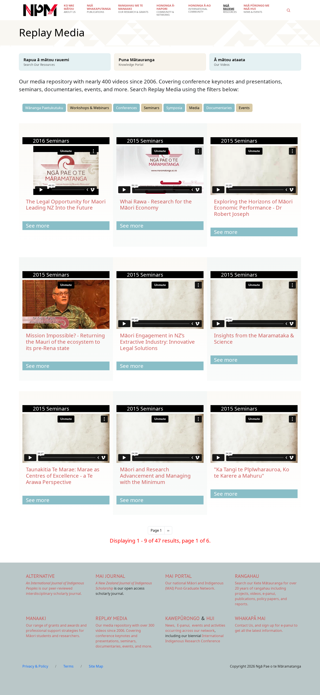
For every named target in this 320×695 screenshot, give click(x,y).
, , (178, 625)
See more (37, 225)
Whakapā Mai (250, 618)
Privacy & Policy (35, 666)
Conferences (126, 107)
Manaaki (36, 618)
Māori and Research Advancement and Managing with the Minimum (155, 475)
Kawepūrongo (182, 618)
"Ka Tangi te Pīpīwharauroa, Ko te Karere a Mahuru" (251, 472)
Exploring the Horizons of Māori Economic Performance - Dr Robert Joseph (253, 208)
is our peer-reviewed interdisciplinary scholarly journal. (55, 588)
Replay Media (111, 618)
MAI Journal (110, 576)
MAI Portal (178, 576)
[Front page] (40, 10)
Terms (68, 666)
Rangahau (247, 576)
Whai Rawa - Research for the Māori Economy (156, 204)
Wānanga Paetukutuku (44, 107)
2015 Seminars (145, 140)
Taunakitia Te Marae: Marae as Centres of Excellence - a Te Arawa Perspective (62, 475)
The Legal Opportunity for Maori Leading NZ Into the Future (66, 204)
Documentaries (219, 107)
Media (194, 107)
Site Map (96, 666)
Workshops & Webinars (89, 107)
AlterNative (40, 576)
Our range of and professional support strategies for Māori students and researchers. (56, 630)
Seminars (151, 107)
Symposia (174, 107)
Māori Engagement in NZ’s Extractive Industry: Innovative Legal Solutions (157, 342)
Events (244, 107)
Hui (210, 618)
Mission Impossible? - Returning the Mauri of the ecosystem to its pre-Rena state (65, 342)
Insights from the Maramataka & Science (254, 338)
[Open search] (288, 10)
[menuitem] (72, 8)
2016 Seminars (51, 140)
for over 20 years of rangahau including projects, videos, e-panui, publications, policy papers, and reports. (266, 593)
